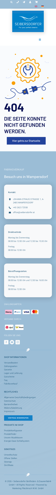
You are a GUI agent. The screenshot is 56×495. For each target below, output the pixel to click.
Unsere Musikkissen (13, 437)
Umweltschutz (10, 455)
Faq (5, 380)
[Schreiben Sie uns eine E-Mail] (24, 2)
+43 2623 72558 (20, 207)
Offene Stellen (10, 458)
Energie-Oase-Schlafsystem (16, 441)
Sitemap (8, 462)
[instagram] (17, 342)
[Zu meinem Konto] (30, 2)
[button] (11, 2)
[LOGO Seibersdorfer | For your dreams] (28, 14)
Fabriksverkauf (10, 384)
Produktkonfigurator (13, 430)
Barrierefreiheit (11, 404)
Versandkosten (11, 363)
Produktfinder (10, 434)
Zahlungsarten (10, 366)
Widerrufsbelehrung (13, 408)
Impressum (9, 411)
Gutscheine (9, 376)
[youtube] (12, 342)
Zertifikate (8, 465)
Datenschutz (10, 401)
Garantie (8, 369)
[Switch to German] (42, 6)
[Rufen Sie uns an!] (18, 2)
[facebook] (6, 342)
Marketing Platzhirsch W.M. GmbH (28, 488)
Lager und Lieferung (13, 373)
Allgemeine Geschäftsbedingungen (20, 397)
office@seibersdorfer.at (24, 212)
